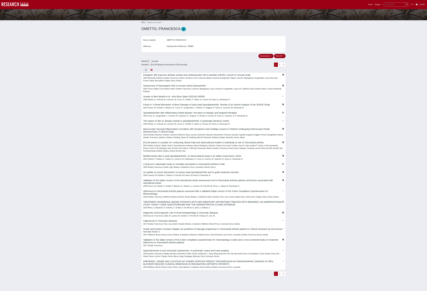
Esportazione (265, 56)
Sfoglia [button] (377, 4)
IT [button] (412, 4)
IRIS (143, 22)
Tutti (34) (279, 56)
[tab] (146, 70)
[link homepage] (16, 4)
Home (370, 4)
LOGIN (422, 4)
